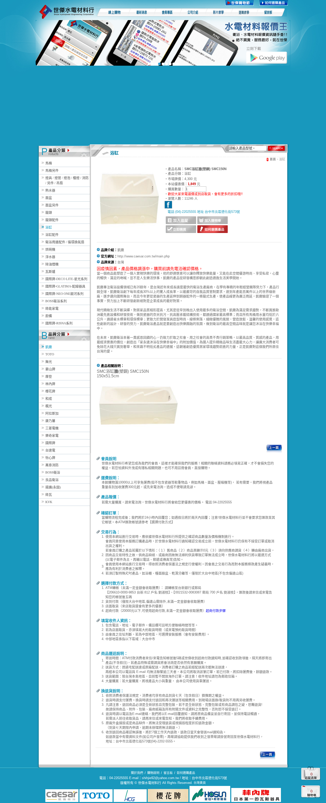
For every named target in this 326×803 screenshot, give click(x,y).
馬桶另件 (52, 170)
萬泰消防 (52, 465)
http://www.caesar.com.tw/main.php (143, 256)
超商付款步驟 (216, 611)
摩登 (48, 376)
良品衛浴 (52, 480)
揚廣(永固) (53, 487)
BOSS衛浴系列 (56, 301)
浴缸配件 (52, 235)
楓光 (48, 406)
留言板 (168, 773)
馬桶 (48, 163)
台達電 (50, 450)
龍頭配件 (52, 220)
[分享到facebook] (168, 205)
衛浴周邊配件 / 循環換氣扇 (64, 242)
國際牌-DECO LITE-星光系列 (66, 279)
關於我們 (137, 773)
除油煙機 (52, 264)
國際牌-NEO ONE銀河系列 (64, 294)
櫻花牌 (50, 391)
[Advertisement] (163, 106)
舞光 (48, 362)
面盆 (48, 198)
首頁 (273, 159)
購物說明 (153, 773)
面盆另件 (52, 205)
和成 (48, 398)
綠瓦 (48, 494)
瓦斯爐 (50, 271)
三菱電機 (52, 428)
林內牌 (50, 384)
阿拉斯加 (52, 413)
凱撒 (48, 347)
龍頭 (48, 212)
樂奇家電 (52, 435)
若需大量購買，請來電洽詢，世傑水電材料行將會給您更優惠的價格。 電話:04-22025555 (167, 502)
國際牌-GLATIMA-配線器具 (65, 286)
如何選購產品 (186, 773)
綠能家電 (52, 308)
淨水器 (50, 257)
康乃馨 (50, 421)
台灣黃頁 (200, 783)
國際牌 (50, 443)
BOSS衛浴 (52, 472)
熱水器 (50, 190)
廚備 (48, 316)
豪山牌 (50, 369)
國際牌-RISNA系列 (59, 323)
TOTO (49, 354)
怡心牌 (50, 458)
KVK (48, 502)
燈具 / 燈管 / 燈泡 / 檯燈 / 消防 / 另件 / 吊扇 (67, 180)
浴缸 (48, 227)
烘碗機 (50, 249)
